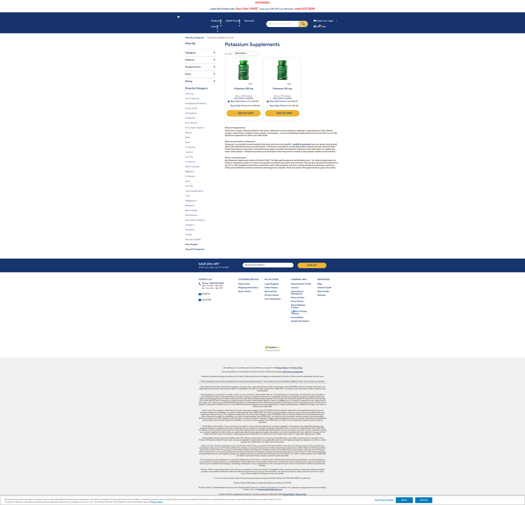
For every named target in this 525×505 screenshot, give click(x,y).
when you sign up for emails (214, 266)
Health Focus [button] (232, 21)
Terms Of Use (297, 301)
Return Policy (244, 292)
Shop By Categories (194, 38)
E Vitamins (190, 176)
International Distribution (297, 293)
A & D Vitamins (192, 99)
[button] (251, 350)
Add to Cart (245, 113)
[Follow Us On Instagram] (262, 330)
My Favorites (271, 292)
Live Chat (206, 300)
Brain (187, 143)
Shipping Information (248, 288)
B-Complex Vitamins (195, 128)
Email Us (206, 294)
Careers (295, 288)
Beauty (188, 133)
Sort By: (228, 54)
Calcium (189, 152)
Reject (404, 500)
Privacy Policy (297, 298)
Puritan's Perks (272, 295)
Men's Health (191, 211)
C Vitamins (190, 147)
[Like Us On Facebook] (255, 330)
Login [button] (330, 21)
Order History (271, 288)
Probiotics (190, 230)
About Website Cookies (298, 306)
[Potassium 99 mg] (243, 70)
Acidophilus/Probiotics (195, 104)
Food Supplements (194, 191)
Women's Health (193, 240)
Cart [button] (323, 26)
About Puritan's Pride (301, 284)
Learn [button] (213, 27)
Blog (319, 284)
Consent (424, 500)
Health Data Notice (300, 321)
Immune (189, 94)
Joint (187, 196)
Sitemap (321, 295)
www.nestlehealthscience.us (270, 489)
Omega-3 (189, 225)
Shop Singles (191, 245)
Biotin (188, 138)
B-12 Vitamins (191, 123)
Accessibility (297, 318)
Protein (188, 235)
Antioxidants (191, 113)
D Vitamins (190, 162)
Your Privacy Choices (299, 312)
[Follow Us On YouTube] (268, 330)
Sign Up (312, 265)
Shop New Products (195, 220)
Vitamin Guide (324, 288)
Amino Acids (191, 108)
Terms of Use (297, 368)
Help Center (244, 284)
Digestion (189, 172)
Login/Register (272, 284)
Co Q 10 (189, 157)
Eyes (187, 181)
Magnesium (190, 201)
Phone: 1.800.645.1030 (213, 283)
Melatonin (190, 206)
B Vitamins (190, 118)
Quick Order (323, 292)
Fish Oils (189, 186)
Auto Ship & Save (273, 299)
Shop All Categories (194, 249)
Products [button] (215, 21)
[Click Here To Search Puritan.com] (303, 24)
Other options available (243, 98)
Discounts (249, 21)
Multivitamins (191, 215)
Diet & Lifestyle (192, 167)
